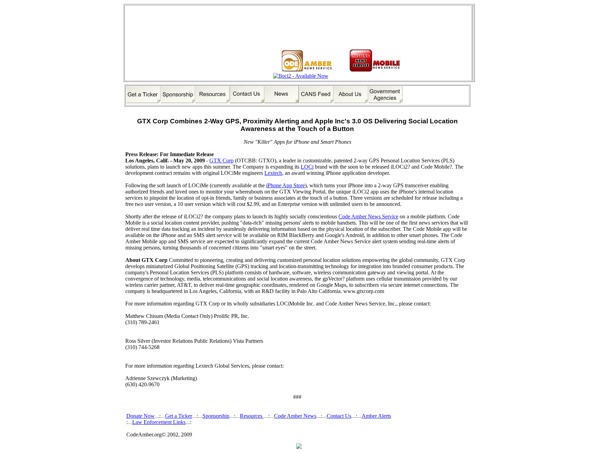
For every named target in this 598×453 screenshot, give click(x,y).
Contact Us (339, 416)
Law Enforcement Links (158, 422)
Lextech (273, 173)
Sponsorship (215, 416)
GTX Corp (221, 160)
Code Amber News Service (368, 216)
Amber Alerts (376, 416)
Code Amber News (295, 416)
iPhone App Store (285, 185)
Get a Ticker (178, 416)
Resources (252, 416)
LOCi (307, 167)
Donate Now (140, 416)
